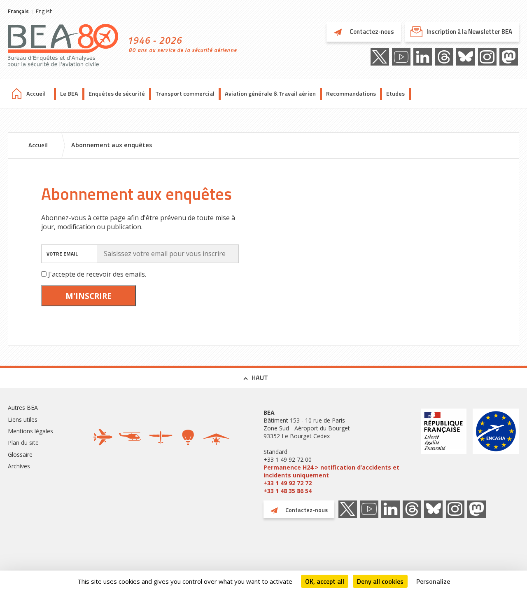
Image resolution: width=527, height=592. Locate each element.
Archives (19, 466)
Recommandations (351, 93)
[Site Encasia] (496, 452)
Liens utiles (22, 419)
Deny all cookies (380, 581)
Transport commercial (185, 93)
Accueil (36, 93)
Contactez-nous (371, 31)
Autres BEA (23, 407)
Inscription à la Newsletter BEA (469, 31)
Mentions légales (30, 431)
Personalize (433, 581)
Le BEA (69, 93)
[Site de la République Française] (443, 452)
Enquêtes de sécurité (117, 93)
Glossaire (20, 454)
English (44, 11)
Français (18, 11)
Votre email (62, 254)
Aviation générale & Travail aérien (270, 93)
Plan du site (23, 442)
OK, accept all (324, 581)
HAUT (260, 378)
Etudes (395, 93)
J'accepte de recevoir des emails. (97, 274)
